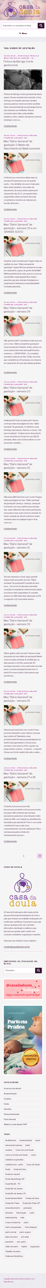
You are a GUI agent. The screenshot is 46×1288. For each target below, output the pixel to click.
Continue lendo (10, 126)
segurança (34, 1246)
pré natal (25, 1237)
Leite (32, 1213)
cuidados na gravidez (14, 1160)
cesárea (8, 1150)
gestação (27, 1208)
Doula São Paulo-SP (31, 1203)
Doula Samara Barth (13, 1198)
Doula (6, 1104)
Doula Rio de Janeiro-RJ (15, 1193)
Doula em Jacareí (12, 1174)
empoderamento (12, 1208)
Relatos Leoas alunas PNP (15, 1124)
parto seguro (25, 1232)
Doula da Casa (20, 1169)
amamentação (26, 1140)
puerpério (9, 1242)
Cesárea (7, 1099)
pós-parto (21, 1242)
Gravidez (8, 1109)
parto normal (10, 1232)
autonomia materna (13, 1145)
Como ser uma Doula (24, 1150)
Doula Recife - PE (12, 1184)
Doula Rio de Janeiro (14, 1188)
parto (26, 1222)
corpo (33, 1155)
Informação (21, 1213)
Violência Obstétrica (14, 1256)
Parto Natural (31, 1227)
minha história (11, 1217)
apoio (37, 1140)
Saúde (24, 1246)
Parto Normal (10, 1119)
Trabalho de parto (12, 1251)
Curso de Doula (33, 1164)
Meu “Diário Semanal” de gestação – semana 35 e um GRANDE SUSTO (20, 228)
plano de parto (11, 1237)
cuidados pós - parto (14, 1164)
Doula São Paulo (12, 1203)
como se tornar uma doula (16, 1155)
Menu (24, 33)
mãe (22, 1217)
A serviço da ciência (12, 1088)
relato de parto (11, 1246)
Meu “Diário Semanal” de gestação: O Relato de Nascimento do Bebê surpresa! (22, 145)
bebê (27, 1145)
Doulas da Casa (32, 1198)
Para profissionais (11, 1114)
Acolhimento (10, 1140)
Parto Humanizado (13, 1227)
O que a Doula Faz (12, 1222)
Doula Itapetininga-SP (15, 1179)
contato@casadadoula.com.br (17, 947)
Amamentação (10, 1094)
